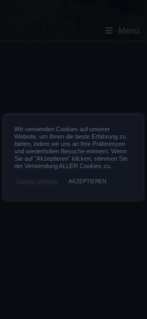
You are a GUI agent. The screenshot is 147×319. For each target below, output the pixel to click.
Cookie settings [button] (37, 181)
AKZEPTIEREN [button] (87, 181)
